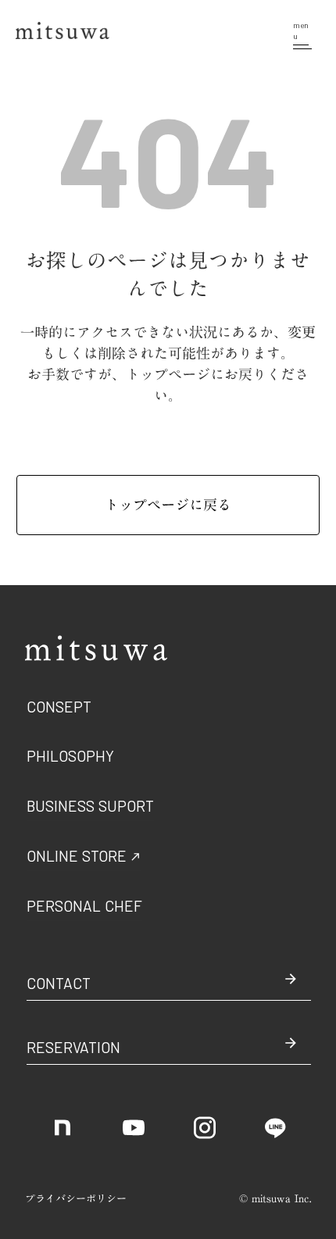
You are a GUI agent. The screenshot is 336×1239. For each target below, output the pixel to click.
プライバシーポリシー (76, 1199)
